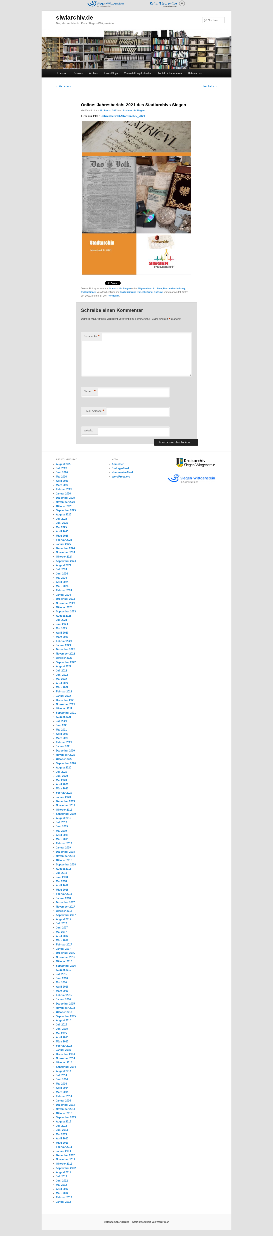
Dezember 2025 (65, 497)
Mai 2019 (61, 830)
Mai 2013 (61, 1134)
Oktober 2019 (64, 809)
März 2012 (62, 1193)
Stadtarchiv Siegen (133, 110)
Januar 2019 (63, 847)
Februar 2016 (64, 995)
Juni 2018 (62, 877)
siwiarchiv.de (74, 17)
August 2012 (63, 1172)
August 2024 (63, 565)
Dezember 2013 (65, 1104)
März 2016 (62, 990)
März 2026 (62, 485)
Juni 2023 (62, 624)
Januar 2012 (63, 1201)
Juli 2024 (61, 569)
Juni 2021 (62, 725)
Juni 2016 (62, 978)
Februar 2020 (64, 792)
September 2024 (66, 561)
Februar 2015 (64, 1045)
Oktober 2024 (64, 556)
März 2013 (62, 1142)
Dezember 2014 (65, 1054)
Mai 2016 (61, 982)
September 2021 (66, 712)
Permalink (113, 295)
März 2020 (62, 788)
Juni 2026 (62, 472)
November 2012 (65, 1159)
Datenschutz (195, 73)
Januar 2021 (63, 746)
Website (88, 430)
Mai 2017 (61, 931)
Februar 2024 (64, 590)
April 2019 (62, 835)
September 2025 (66, 510)
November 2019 (65, 805)
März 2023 (62, 636)
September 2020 (66, 763)
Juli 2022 (61, 670)
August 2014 (63, 1071)
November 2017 (65, 906)
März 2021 (62, 738)
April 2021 (62, 733)
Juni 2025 (62, 522)
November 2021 (65, 704)
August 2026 (63, 464)
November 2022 (65, 653)
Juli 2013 (61, 1125)
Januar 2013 (63, 1151)
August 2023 (63, 615)
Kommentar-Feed (122, 472)
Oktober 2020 (64, 758)
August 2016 (63, 969)
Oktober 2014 (64, 1062)
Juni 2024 (62, 573)
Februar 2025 (64, 539)
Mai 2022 (61, 678)
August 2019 (63, 818)
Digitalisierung (128, 292)
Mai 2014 (61, 1083)
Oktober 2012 (64, 1163)
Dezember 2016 (65, 952)
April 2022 (62, 683)
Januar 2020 (63, 797)
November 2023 (65, 603)
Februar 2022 (64, 691)
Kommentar (92, 336)
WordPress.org (121, 476)
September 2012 (66, 1168)
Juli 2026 (61, 468)
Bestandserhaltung (174, 288)
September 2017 (66, 915)
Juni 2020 (62, 775)
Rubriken (78, 73)
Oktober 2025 (64, 506)
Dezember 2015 (65, 1003)
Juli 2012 (61, 1176)
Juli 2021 (61, 721)
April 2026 (62, 480)
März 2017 (62, 940)
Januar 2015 (63, 1049)
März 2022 (62, 687)
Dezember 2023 (65, 598)
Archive (93, 73)
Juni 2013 (62, 1129)
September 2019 (66, 813)
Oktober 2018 (64, 860)
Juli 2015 (61, 1024)
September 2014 (66, 1066)
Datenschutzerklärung (116, 1222)
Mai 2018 (61, 881)
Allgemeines (144, 288)
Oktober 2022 (64, 657)
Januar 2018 (63, 898)
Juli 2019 (61, 822)
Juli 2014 (61, 1075)
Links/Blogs (111, 73)
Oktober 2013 (64, 1113)
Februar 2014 (64, 1096)
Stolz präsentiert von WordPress (150, 1222)
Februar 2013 (64, 1146)
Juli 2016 (61, 974)
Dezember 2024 (65, 548)
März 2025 (62, 535)
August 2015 (63, 1020)
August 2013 (63, 1121)
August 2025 (63, 514)
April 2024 (62, 581)
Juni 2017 (62, 927)
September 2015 (66, 1016)
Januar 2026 (63, 493)
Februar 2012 (64, 1197)
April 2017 (62, 936)
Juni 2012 (62, 1180)
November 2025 (65, 501)
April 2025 (62, 531)
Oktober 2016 (64, 961)
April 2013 (62, 1138)
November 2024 (65, 552)
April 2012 (62, 1189)
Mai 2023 (61, 628)
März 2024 (62, 586)
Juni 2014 (62, 1079)
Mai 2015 (61, 1033)
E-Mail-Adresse (94, 410)
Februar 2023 (64, 641)
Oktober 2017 (64, 910)
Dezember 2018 (65, 851)
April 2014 (62, 1087)
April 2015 (62, 1037)
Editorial (61, 73)
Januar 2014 (63, 1100)
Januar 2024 (63, 594)
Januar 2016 (63, 999)
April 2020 (62, 784)
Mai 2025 (61, 527)
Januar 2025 (63, 544)
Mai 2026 (61, 476)
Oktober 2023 (64, 607)
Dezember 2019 (65, 801)
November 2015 (65, 1007)
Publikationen (88, 292)
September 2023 (66, 611)
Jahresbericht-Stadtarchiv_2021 (123, 116)
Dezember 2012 (65, 1155)
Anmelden (118, 464)
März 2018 (62, 889)
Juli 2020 (61, 771)
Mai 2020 (61, 780)
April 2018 (62, 885)
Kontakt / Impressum (169, 73)
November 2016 (65, 957)
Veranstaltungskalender (137, 73)
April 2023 (62, 632)
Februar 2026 (64, 489)
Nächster (210, 86)
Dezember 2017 (65, 902)
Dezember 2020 (65, 750)
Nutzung (158, 292)
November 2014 (65, 1058)
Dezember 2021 (65, 700)
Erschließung (144, 292)
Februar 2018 (64, 893)
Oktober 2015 (64, 1012)
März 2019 (62, 839)
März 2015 (62, 1041)
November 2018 (65, 855)
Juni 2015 (62, 1028)
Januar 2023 (63, 645)
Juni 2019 (62, 826)
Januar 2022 (63, 695)
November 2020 (65, 754)
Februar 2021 (64, 742)
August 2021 (63, 716)
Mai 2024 (61, 577)
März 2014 (62, 1092)
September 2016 (66, 965)
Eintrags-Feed (120, 468)
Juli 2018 (61, 872)
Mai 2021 (61, 729)
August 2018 (63, 868)
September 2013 (66, 1117)
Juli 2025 (61, 518)
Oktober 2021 (64, 708)
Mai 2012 (61, 1184)
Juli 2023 (61, 619)
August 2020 (63, 767)
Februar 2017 (64, 944)
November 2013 (65, 1108)
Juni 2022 (62, 674)
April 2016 (62, 986)
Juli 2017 (61, 923)
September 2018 (66, 864)
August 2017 (63, 919)
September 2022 (66, 662)
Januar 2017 (63, 948)
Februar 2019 (64, 843)
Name (90, 391)
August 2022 (63, 666)
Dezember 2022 (65, 649)
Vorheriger (63, 86)
